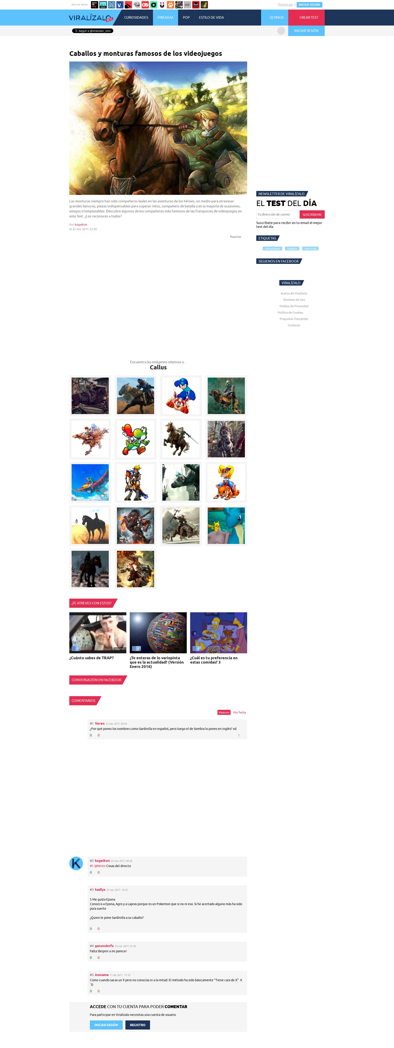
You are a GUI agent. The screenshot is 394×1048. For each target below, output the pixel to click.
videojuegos (272, 248)
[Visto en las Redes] (120, 4)
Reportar (236, 236)
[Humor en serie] (162, 4)
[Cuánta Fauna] (170, 4)
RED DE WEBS (80, 4)
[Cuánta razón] (103, 4)
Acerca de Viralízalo (294, 293)
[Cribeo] (153, 4)
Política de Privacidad (294, 306)
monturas (310, 248)
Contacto (294, 325)
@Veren (100, 866)
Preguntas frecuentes (294, 318)
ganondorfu (104, 946)
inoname (102, 975)
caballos (292, 248)
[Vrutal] (145, 4)
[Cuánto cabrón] (136, 4)
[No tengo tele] (179, 4)
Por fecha (239, 712)
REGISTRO (137, 1025)
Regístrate (285, 4)
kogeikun (81, 224)
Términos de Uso (294, 299)
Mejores (224, 712)
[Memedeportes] (111, 4)
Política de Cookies (290, 312)
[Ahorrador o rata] (204, 4)
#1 (92, 866)
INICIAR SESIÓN (309, 4)
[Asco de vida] (94, 4)
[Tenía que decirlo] (196, 4)
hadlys (100, 889)
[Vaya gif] (187, 4)
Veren (100, 723)
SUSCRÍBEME (312, 214)
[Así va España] (128, 4)
